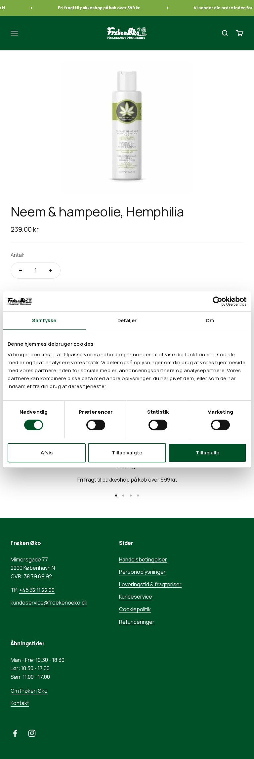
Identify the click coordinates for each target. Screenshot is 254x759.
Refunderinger (136, 621)
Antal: (17, 255)
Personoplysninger (142, 571)
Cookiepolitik (135, 609)
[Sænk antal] (20, 270)
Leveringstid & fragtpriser (150, 584)
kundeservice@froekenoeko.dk (49, 602)
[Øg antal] (50, 270)
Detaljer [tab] (127, 320)
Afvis (47, 452)
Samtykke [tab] (44, 320)
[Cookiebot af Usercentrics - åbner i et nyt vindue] (217, 301)
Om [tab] (210, 320)
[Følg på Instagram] (31, 733)
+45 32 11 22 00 (37, 590)
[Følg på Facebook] (15, 733)
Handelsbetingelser (143, 559)
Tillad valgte (127, 452)
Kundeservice (135, 596)
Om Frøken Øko (29, 690)
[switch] (95, 425)
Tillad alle (207, 452)
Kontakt (20, 703)
